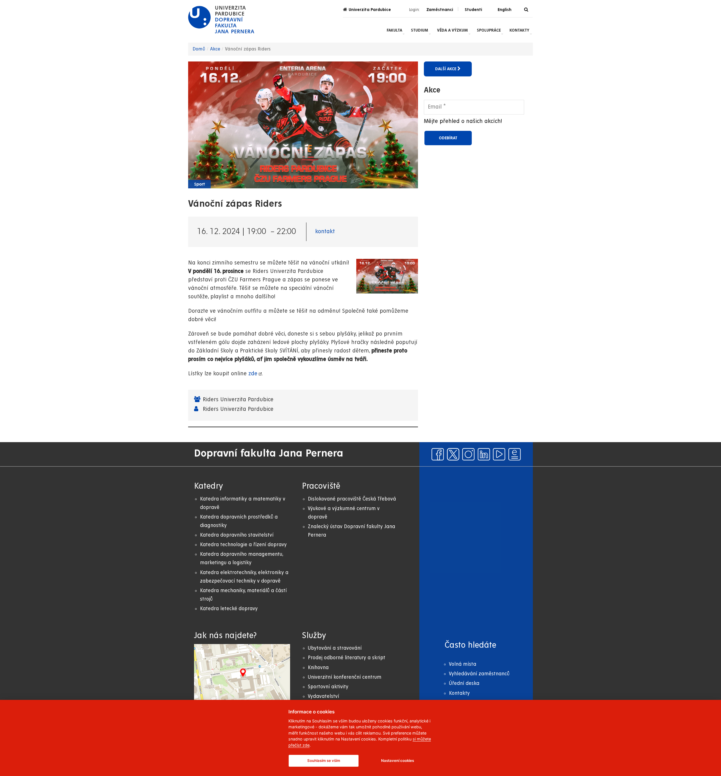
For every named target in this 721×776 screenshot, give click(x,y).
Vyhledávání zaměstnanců (479, 673)
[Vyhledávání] (526, 9)
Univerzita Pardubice (370, 9)
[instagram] (468, 454)
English (504, 9)
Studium (419, 30)
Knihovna (318, 667)
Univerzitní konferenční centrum (344, 677)
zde (252, 374)
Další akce (446, 69)
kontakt (325, 232)
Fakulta (394, 30)
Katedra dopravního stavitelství (236, 535)
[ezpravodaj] (514, 454)
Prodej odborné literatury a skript (346, 657)
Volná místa (462, 664)
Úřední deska (464, 683)
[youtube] (499, 454)
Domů (199, 49)
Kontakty (519, 30)
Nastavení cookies (397, 760)
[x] (453, 454)
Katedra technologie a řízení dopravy (243, 544)
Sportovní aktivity (328, 686)
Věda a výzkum (452, 30)
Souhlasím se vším (323, 760)
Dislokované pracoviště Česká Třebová (352, 499)
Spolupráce (489, 30)
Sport (199, 184)
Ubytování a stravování (335, 648)
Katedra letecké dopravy (229, 608)
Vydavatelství (323, 696)
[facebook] (437, 454)
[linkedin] (484, 454)
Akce (215, 49)
